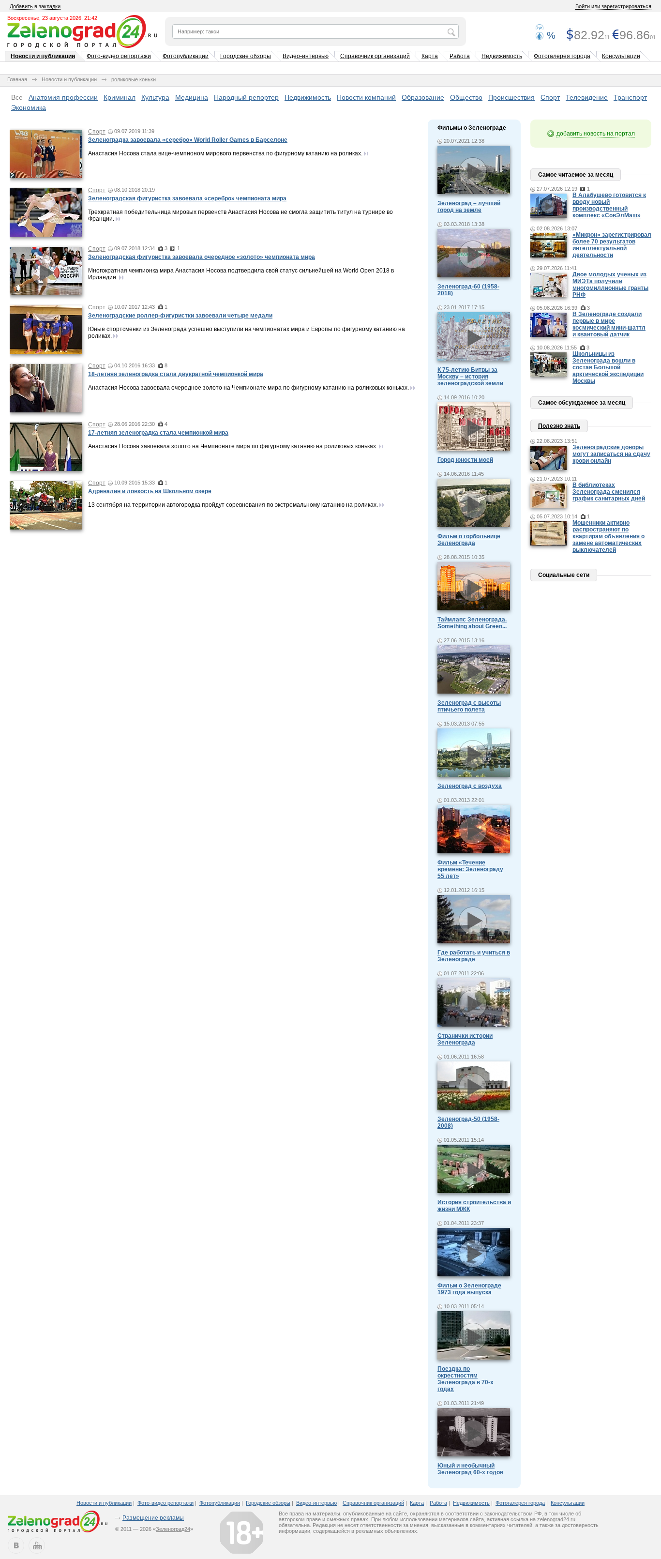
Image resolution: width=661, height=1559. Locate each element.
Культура (155, 97)
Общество (466, 97)
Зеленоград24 (173, 1529)
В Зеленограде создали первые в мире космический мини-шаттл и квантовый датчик (609, 324)
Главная (17, 79)
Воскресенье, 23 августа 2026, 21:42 (52, 18)
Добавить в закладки (35, 6)
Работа (460, 56)
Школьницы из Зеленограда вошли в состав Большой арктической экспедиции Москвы (608, 367)
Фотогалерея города (562, 56)
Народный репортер (246, 97)
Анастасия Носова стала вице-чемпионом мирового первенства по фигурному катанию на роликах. (225, 153)
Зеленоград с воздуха (469, 786)
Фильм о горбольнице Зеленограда (468, 539)
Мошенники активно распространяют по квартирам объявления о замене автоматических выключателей (608, 536)
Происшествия (511, 97)
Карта (429, 56)
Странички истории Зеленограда (465, 1039)
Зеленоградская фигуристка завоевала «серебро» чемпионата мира (187, 198)
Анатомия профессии (63, 97)
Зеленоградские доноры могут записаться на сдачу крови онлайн (611, 454)
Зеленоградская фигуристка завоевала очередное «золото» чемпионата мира (201, 257)
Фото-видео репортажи (119, 56)
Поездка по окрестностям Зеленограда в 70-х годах (465, 1379)
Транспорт (630, 97)
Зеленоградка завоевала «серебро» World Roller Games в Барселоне (187, 139)
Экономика (28, 107)
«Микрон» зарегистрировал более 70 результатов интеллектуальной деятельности (611, 244)
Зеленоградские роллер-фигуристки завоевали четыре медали (180, 315)
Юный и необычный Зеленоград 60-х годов (470, 1469)
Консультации (621, 56)
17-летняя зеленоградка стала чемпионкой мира (158, 432)
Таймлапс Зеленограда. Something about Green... (472, 623)
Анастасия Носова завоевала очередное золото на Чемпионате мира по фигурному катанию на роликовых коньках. (248, 387)
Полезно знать (559, 426)
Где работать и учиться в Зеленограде (473, 956)
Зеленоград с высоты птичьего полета (469, 706)
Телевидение (587, 97)
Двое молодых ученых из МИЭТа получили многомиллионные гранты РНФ (610, 284)
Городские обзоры (245, 56)
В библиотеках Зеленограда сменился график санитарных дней (608, 492)
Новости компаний (366, 97)
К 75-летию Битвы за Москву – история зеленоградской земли (470, 376)
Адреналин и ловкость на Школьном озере (149, 491)
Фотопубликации (186, 56)
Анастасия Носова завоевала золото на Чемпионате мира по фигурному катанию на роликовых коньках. (232, 446)
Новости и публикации (43, 56)
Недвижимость (501, 56)
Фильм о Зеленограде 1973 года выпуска (469, 1289)
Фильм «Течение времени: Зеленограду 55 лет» (470, 869)
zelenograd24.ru (556, 1519)
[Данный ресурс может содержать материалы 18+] (241, 1532)
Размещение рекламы (153, 1517)
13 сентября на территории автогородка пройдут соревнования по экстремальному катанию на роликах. (233, 504)
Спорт (550, 97)
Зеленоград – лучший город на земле (468, 206)
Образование (423, 97)
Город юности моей (465, 459)
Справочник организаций (375, 56)
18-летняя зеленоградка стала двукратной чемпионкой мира (175, 374)
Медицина (191, 97)
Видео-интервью (306, 56)
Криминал (119, 97)
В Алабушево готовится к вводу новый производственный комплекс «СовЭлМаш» (609, 205)
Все (17, 97)
